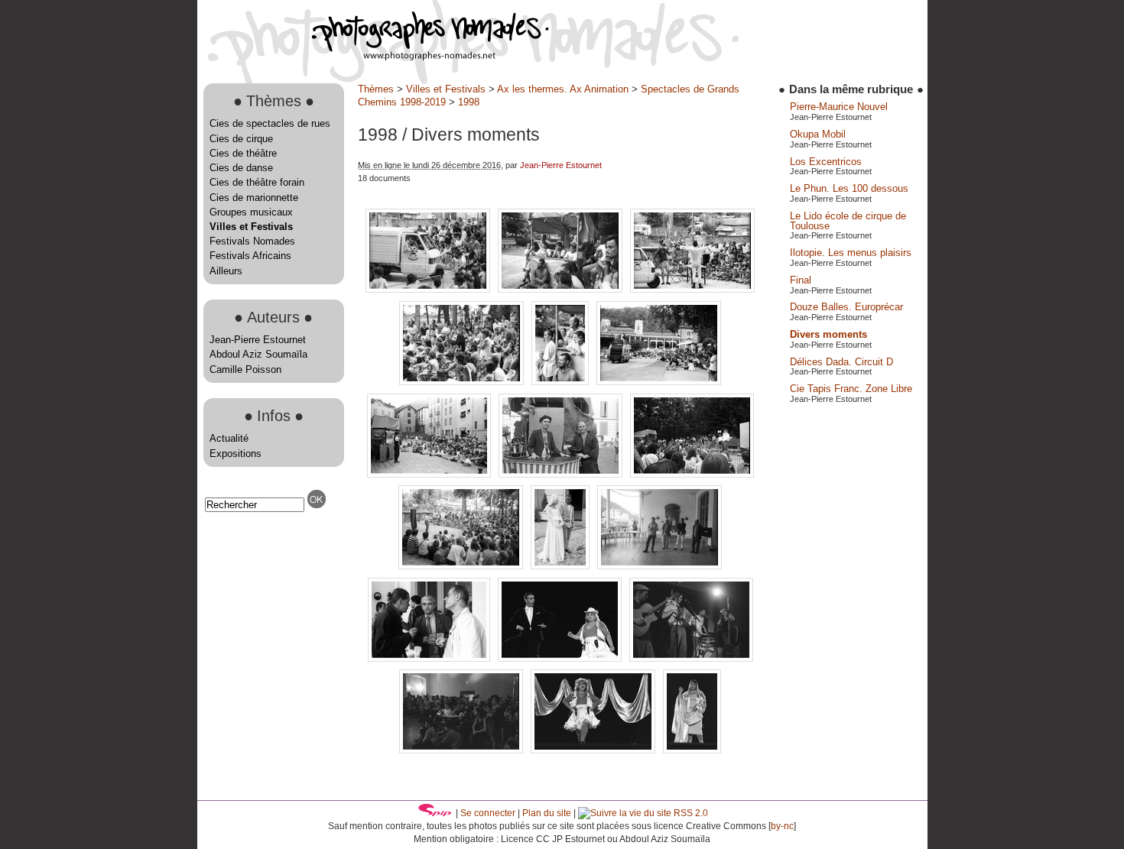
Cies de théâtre (243, 153)
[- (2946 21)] (691, 658)
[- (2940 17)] (692, 289)
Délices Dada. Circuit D (841, 362)
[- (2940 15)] (561, 289)
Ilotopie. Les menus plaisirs (850, 252)
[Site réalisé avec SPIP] (435, 813)
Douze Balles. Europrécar (846, 307)
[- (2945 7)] (561, 658)
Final (800, 280)
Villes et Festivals (251, 226)
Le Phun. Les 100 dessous (849, 188)
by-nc (782, 826)
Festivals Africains (250, 255)
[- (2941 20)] (430, 474)
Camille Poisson (245, 369)
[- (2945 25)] (430, 658)
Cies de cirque (241, 138)
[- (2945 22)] (659, 566)
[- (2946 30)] (692, 750)
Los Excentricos (826, 161)
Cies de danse (241, 167)
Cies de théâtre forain (257, 182)
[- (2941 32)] (462, 566)
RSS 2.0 (689, 813)
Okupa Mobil (818, 134)
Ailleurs (226, 271)
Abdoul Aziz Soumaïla (258, 354)
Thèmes (376, 89)
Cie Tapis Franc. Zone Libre (851, 388)
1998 (468, 102)
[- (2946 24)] (594, 750)
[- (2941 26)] (562, 474)
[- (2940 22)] (658, 381)
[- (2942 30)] (561, 566)
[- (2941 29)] (692, 474)
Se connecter (487, 813)
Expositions (236, 453)
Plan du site (546, 813)
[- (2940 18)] (463, 381)
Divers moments (828, 334)
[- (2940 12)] (429, 289)
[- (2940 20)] (561, 381)
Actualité (229, 438)
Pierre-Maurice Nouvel (839, 106)
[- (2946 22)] (462, 750)
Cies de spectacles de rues (270, 123)
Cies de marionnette (254, 197)
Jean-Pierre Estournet (258, 339)
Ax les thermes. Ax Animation (563, 89)
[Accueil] (373, 57)
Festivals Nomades (252, 241)
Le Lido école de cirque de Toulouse (848, 221)
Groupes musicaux (251, 212)
